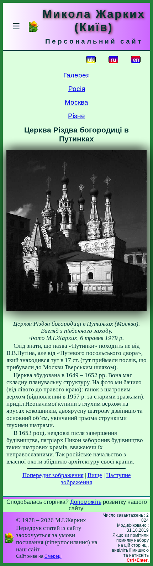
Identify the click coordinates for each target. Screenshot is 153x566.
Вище (95, 475)
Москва (76, 102)
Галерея (76, 75)
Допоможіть (85, 502)
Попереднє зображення (53, 475)
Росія (76, 88)
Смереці (53, 556)
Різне (76, 116)
